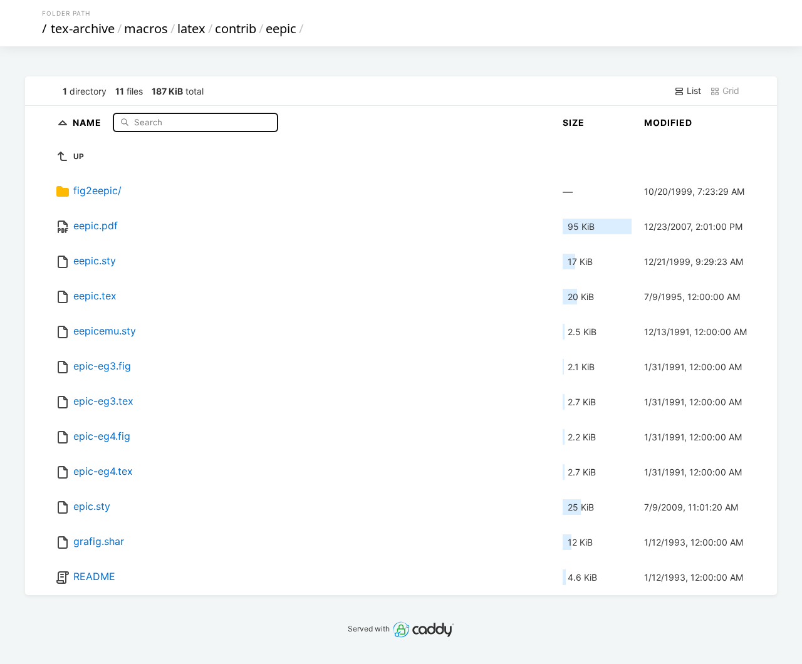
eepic (281, 28)
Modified (668, 122)
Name (88, 122)
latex (191, 28)
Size (574, 122)
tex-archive (83, 28)
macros (146, 28)
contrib (235, 28)
